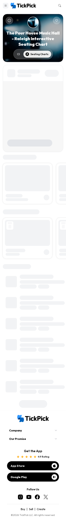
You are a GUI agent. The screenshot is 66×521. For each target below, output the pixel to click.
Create (41, 509)
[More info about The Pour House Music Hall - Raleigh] (9, 20)
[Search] (59, 5)
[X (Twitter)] (46, 497)
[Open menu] (5, 5)
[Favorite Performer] (56, 20)
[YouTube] (29, 497)
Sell (31, 509)
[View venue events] (18, 54)
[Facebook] (37, 497)
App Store (18, 466)
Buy (23, 509)
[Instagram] (20, 497)
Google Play (19, 477)
